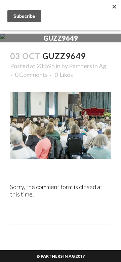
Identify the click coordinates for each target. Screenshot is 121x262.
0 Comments (31, 74)
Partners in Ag (87, 66)
